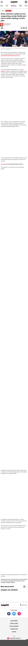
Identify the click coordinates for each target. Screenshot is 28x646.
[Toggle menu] (2, 2)
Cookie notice (14, 629)
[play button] (14, 39)
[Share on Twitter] (24, 28)
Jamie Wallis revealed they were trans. (10, 55)
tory (9, 589)
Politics (2, 10)
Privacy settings (14, 626)
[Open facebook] (9, 613)
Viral (7, 5)
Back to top (24, 605)
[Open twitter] (14, 613)
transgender (4, 589)
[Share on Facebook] (21, 28)
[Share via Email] (26, 28)
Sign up (2, 164)
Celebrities (13, 5)
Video (20, 5)
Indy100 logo (14, 2)
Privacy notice (14, 623)
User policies (14, 620)
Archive (14, 631)
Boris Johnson (8, 10)
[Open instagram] (19, 613)
